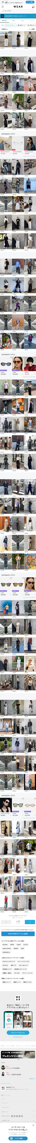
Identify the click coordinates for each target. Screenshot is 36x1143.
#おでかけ (5, 965)
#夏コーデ (13, 965)
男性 (13, 20)
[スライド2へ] (18, 1059)
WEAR (2, 1045)
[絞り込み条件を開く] (3, 25)
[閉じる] (33, 1125)
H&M (22, 948)
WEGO (12, 944)
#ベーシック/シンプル (23, 961)
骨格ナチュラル (27, 982)
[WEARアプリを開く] (33, 7)
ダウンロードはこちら (18, 1032)
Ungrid (18, 944)
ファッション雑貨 (10, 1045)
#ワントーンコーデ (27, 973)
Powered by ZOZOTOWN (29, 156)
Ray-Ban (5, 944)
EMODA (16, 948)
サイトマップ (5, 1103)
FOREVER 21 (6, 952)
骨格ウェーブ (17, 982)
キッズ (31, 20)
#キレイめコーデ (23, 965)
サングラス (18, 1045)
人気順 (32, 29)
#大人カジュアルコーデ (9, 961)
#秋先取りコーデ (7, 969)
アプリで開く (30, 2)
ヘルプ (3, 1098)
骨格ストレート (7, 982)
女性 (22, 20)
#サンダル (17, 973)
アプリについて (18, 1037)
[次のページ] (30, 922)
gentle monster (7, 948)
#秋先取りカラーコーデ (20, 969)
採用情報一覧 (32, 1078)
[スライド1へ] (17, 1059)
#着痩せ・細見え (7, 973)
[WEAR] (18, 7)
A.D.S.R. (25, 944)
